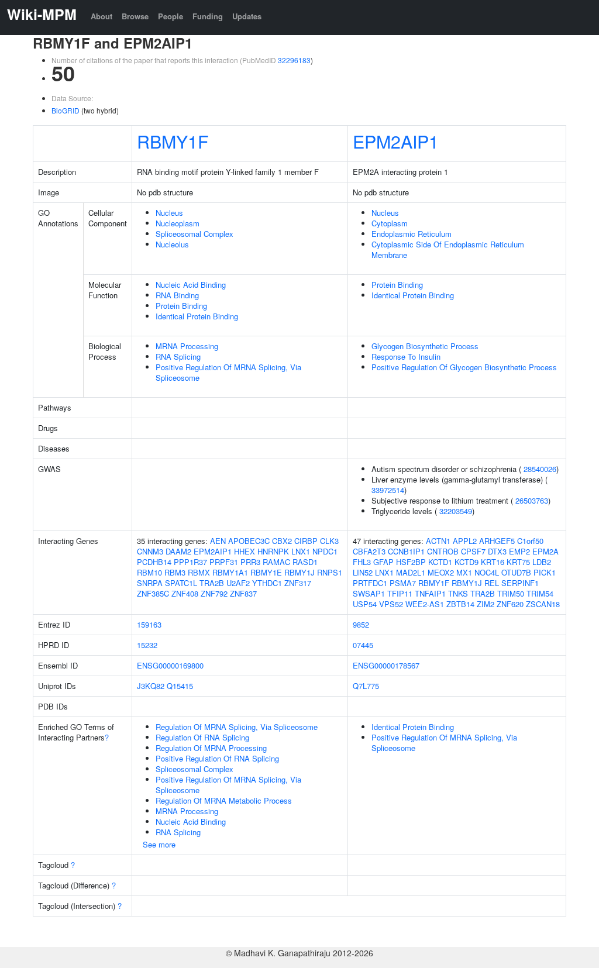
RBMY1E (266, 572)
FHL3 (362, 561)
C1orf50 (530, 540)
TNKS (458, 593)
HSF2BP (411, 561)
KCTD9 (466, 561)
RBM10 (149, 572)
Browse (135, 16)
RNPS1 (329, 572)
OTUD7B (516, 572)
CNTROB (443, 551)
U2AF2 (238, 582)
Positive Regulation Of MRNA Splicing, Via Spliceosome (228, 372)
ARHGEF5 (497, 540)
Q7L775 (366, 685)
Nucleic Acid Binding (191, 284)
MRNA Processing (187, 346)
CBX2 (282, 540)
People (170, 16)
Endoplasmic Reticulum (411, 233)
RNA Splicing (178, 356)
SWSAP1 (369, 593)
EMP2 (519, 551)
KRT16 (492, 561)
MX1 (464, 572)
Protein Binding (181, 305)
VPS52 (391, 603)
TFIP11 (399, 593)
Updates (246, 16)
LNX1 (300, 551)
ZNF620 (510, 603)
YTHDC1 (267, 582)
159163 (149, 624)
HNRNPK (273, 551)
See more (159, 844)
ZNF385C (153, 593)
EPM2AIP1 (396, 141)
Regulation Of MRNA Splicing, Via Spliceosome (237, 726)
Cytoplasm (389, 223)
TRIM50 (510, 593)
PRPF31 (223, 561)
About (101, 16)
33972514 (387, 489)
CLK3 (329, 540)
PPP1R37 (190, 561)
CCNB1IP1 (406, 551)
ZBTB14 (460, 603)
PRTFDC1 (370, 582)
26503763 (531, 500)
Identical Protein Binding (197, 316)
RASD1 (305, 561)
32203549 (455, 510)
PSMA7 (403, 582)
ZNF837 (243, 593)
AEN (218, 540)
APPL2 (465, 540)
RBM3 (174, 572)
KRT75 (518, 561)
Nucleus (169, 212)
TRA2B (211, 582)
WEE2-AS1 (424, 603)
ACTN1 (438, 540)
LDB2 (541, 561)
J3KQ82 (150, 685)
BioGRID (65, 110)
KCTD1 (440, 561)
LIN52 (363, 572)
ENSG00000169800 (170, 665)
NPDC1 (325, 551)
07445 (363, 644)
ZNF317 (297, 582)
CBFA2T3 (369, 551)
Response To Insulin (405, 356)
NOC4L (486, 572)
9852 (361, 624)
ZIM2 (485, 603)
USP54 (365, 603)
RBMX (199, 572)
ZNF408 (184, 593)
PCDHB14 (154, 561)
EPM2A (545, 551)
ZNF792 (214, 593)
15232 (147, 644)
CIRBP (306, 540)
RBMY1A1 (230, 572)
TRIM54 (539, 593)
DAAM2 (178, 551)
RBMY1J (299, 572)
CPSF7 (473, 551)
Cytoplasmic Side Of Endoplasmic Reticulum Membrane (447, 249)
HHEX (244, 551)
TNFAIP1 (430, 593)
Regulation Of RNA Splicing (202, 737)
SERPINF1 (520, 582)
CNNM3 (150, 551)
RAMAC (276, 561)
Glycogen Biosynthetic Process (424, 346)
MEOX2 (441, 572)
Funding (207, 16)
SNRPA (150, 582)
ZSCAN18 (543, 603)
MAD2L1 (410, 572)
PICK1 (544, 572)
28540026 (540, 468)
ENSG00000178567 (386, 665)
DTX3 (497, 551)
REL (491, 582)
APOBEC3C (249, 540)
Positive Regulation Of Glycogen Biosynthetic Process (464, 367)
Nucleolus (172, 244)
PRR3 (250, 561)
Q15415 (180, 685)
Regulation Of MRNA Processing (211, 747)
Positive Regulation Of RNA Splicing (217, 758)
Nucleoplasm (177, 223)
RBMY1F (173, 141)
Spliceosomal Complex (194, 233)
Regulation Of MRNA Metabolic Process (224, 800)
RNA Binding (177, 295)
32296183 (294, 60)
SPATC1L (181, 582)
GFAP (383, 561)
